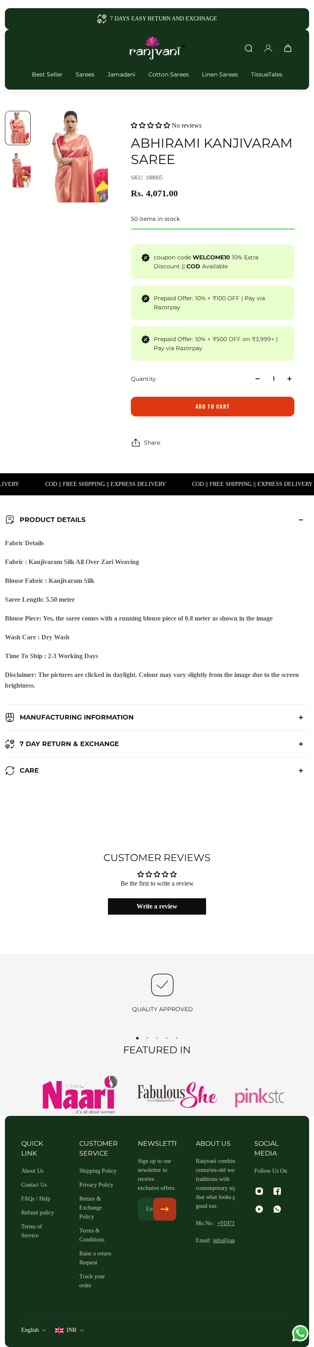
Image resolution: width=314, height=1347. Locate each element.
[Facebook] (277, 1191)
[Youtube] (259, 1209)
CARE (29, 770)
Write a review (157, 906)
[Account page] (268, 48)
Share (152, 442)
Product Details (52, 520)
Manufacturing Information (77, 717)
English (30, 1330)
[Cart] (288, 48)
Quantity (143, 378)
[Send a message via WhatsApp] (300, 1333)
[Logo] (157, 48)
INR (71, 1330)
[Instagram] (259, 1191)
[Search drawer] (248, 48)
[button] (150, 125)
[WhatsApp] (277, 1209)
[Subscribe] (164, 1209)
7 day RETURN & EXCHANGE (69, 744)
